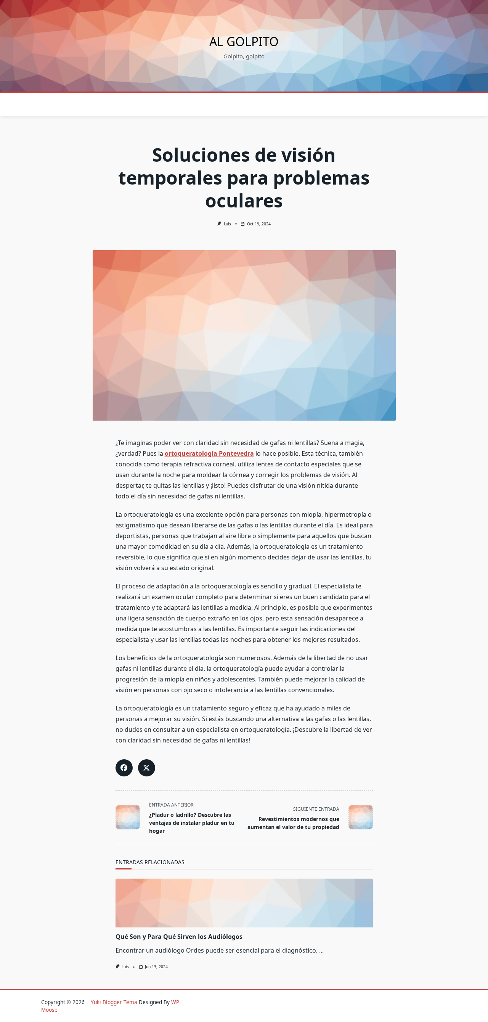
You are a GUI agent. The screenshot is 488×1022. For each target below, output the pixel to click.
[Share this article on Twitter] (146, 767)
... (321, 950)
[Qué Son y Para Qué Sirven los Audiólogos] (244, 903)
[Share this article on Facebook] (124, 767)
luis (227, 224)
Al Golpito (244, 41)
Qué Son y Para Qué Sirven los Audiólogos (179, 936)
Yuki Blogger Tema (114, 1002)
